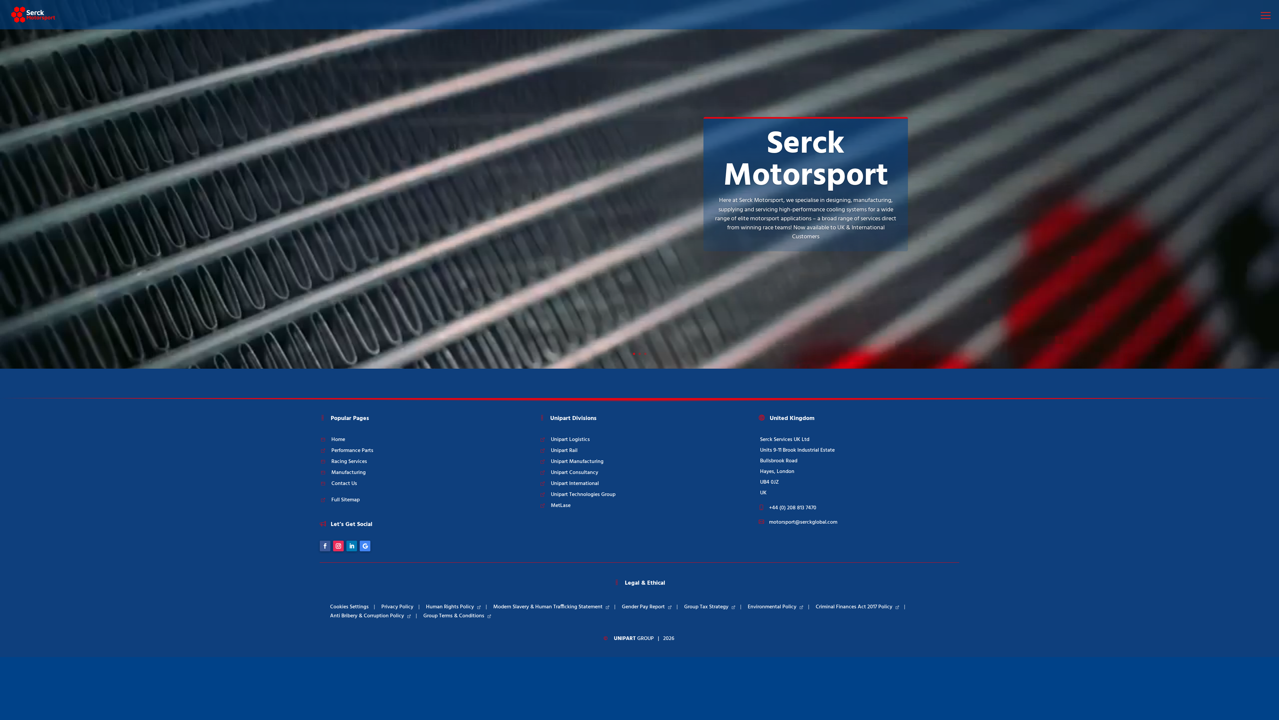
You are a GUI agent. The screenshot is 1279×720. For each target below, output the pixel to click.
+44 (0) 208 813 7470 (792, 508)
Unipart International (575, 483)
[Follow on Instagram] (338, 546)
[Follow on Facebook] (325, 546)
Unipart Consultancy (574, 472)
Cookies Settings (349, 607)
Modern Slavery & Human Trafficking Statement (548, 607)
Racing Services (349, 461)
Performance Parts (352, 450)
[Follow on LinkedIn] (351, 546)
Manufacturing (348, 472)
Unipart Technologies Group (583, 494)
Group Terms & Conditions (453, 616)
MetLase (561, 505)
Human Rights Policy (450, 607)
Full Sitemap (345, 500)
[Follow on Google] (365, 546)
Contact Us (344, 483)
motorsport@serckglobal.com (803, 522)
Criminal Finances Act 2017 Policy (854, 607)
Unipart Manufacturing (577, 461)
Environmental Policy (772, 607)
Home (338, 439)
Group (634, 638)
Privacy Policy (397, 607)
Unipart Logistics (570, 439)
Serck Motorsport (805, 160)
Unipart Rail (564, 450)
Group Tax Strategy (706, 607)
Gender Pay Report (643, 607)
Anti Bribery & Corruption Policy (367, 616)
